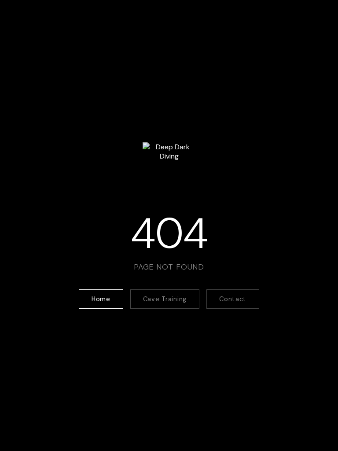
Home (101, 299)
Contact (232, 299)
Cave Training (165, 299)
